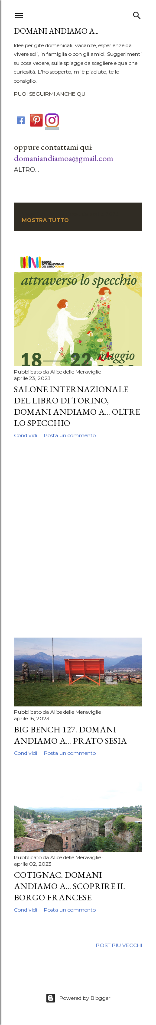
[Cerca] (137, 13)
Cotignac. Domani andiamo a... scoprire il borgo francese (69, 886)
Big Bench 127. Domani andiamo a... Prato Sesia (70, 735)
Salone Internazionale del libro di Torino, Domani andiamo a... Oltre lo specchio (77, 406)
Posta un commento (70, 435)
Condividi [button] (25, 435)
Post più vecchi (119, 945)
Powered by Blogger (84, 998)
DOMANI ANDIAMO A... (56, 31)
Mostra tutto (45, 220)
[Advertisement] (78, 538)
